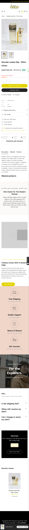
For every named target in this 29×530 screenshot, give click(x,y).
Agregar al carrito (22, 527)
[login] (18, 11)
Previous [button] (2, 35)
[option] (14, 34)
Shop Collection (15, 452)
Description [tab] (4, 152)
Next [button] (26, 35)
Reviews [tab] (19, 152)
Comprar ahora (14, 90)
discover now (8, 284)
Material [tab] (12, 152)
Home (3, 16)
